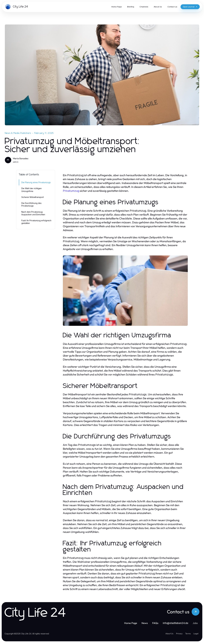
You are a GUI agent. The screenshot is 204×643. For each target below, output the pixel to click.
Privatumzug (71, 190)
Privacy (179, 633)
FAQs (155, 623)
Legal (195, 633)
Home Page (130, 623)
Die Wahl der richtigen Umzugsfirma (31, 189)
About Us (169, 633)
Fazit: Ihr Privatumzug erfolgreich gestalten (36, 221)
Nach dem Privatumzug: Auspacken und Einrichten (33, 213)
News (145, 623)
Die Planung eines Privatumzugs (36, 182)
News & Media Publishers (18, 133)
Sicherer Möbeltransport (32, 197)
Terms (188, 633)
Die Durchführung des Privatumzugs (31, 204)
